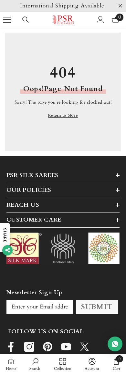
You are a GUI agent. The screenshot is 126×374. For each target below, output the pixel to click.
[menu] (7, 20)
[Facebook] (11, 347)
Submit (97, 307)
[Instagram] (29, 347)
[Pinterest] (48, 347)
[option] (63, 6)
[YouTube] (66, 347)
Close (120, 6)
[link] (35, 364)
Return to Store (63, 115)
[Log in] (100, 19)
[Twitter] (84, 347)
